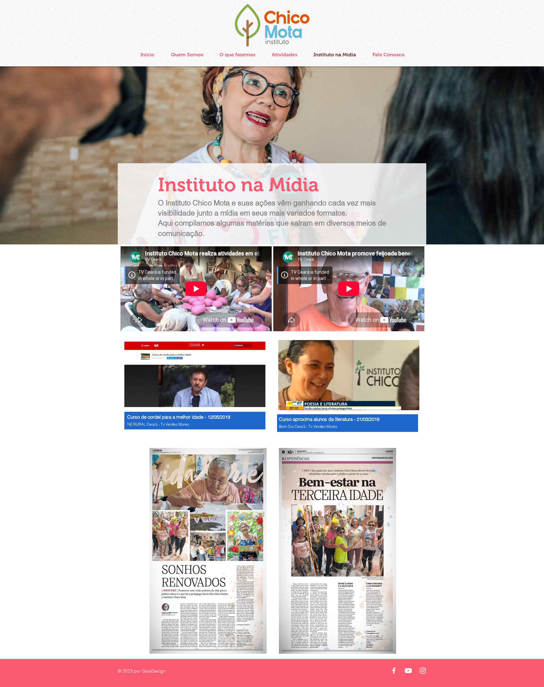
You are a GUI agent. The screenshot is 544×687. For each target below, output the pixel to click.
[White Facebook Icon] (394, 671)
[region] (196, 389)
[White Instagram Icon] (423, 671)
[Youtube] (408, 671)
